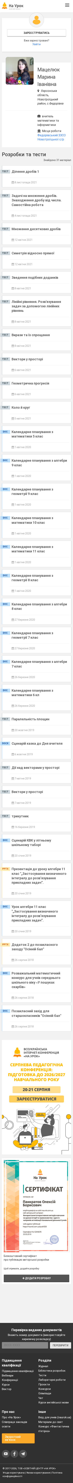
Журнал (43, 1366)
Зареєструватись (37, 32)
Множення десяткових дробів (36, 229)
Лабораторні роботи (52, 1379)
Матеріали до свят (50, 1422)
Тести (42, 1375)
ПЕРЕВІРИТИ (60, 1345)
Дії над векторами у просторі (35, 768)
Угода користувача (14, 1472)
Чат (40, 1398)
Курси (6, 1384)
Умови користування (38, 1472)
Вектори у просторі (27, 359)
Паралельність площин (30, 719)
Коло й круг (21, 407)
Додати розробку (38, 1278)
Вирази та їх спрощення (31, 335)
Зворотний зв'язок (13, 1438)
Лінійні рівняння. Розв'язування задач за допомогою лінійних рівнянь (36, 306)
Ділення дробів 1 (25, 171)
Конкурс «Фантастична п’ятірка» (53, 1429)
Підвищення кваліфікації (18, 1371)
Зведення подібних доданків (35, 277)
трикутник (20, 816)
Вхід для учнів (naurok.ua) (54, 1417)
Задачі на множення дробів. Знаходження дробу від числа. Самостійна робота (37, 200)
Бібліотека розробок (52, 1370)
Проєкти (44, 1384)
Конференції (10, 1380)
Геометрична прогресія (30, 383)
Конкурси (44, 1389)
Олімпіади (44, 1393)
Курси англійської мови (53, 1402)
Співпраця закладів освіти (14, 1424)
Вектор (6, 1389)
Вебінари (7, 1375)
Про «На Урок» (11, 1417)
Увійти (36, 44)
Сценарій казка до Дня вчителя (37, 743)
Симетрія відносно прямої (33, 253)
